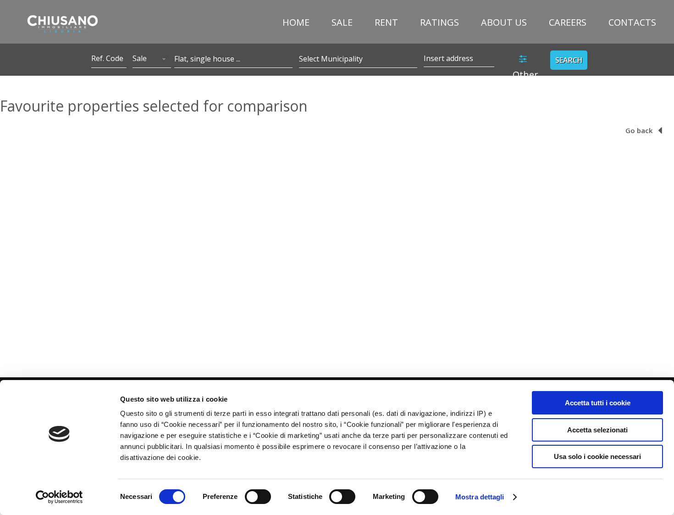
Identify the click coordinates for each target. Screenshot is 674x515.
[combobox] (152, 59)
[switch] (258, 496)
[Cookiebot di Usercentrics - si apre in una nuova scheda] (59, 497)
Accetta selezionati (597, 430)
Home (295, 22)
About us (504, 22)
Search (569, 60)
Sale (342, 22)
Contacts (632, 22)
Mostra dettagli (479, 497)
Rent (386, 22)
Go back (639, 130)
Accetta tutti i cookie (597, 403)
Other (525, 74)
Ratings (439, 22)
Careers (567, 22)
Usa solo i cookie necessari (597, 456)
